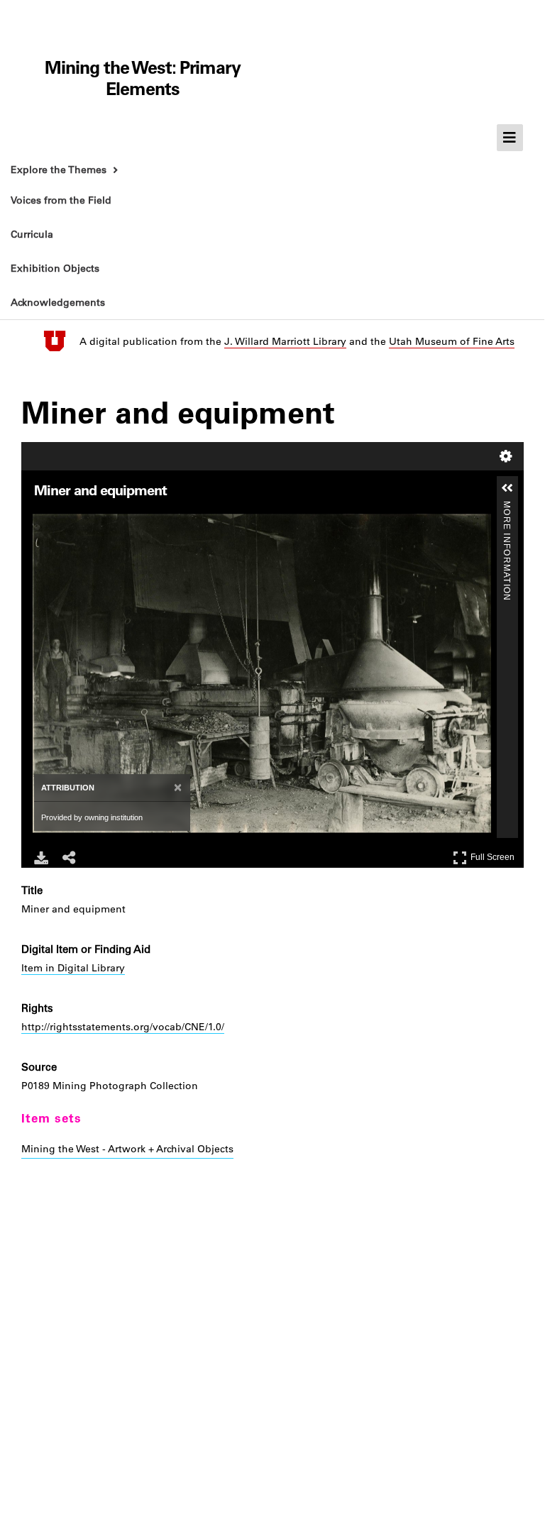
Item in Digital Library (73, 967)
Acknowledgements (58, 302)
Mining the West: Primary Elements (143, 78)
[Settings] (506, 456)
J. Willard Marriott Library (285, 341)
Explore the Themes (58, 169)
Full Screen (494, 854)
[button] (507, 488)
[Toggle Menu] (510, 137)
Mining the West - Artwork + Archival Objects (127, 1148)
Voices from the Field (61, 200)
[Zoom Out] (62, 518)
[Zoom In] (43, 518)
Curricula (32, 234)
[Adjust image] (102, 518)
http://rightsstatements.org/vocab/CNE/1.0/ (122, 1026)
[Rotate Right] (82, 518)
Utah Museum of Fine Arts (451, 341)
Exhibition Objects (55, 268)
